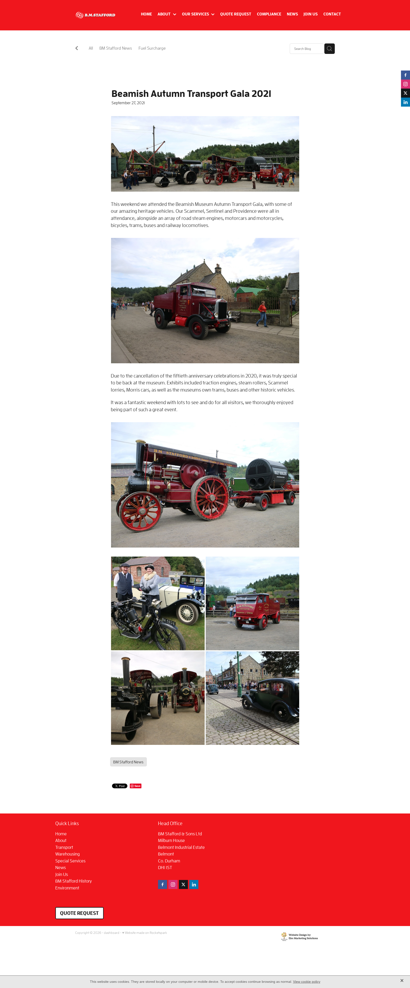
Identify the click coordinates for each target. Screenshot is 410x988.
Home (61, 833)
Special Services (70, 860)
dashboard (111, 933)
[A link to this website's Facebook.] (405, 75)
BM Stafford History (73, 881)
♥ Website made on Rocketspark (144, 933)
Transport (64, 847)
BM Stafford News (115, 48)
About (60, 840)
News (60, 867)
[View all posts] (76, 49)
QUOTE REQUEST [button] (79, 913)
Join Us (61, 874)
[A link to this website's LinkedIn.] (405, 102)
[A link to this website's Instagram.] (405, 84)
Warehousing (67, 853)
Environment (67, 887)
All (91, 48)
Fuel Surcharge (152, 48)
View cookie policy (306, 981)
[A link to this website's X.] (405, 93)
